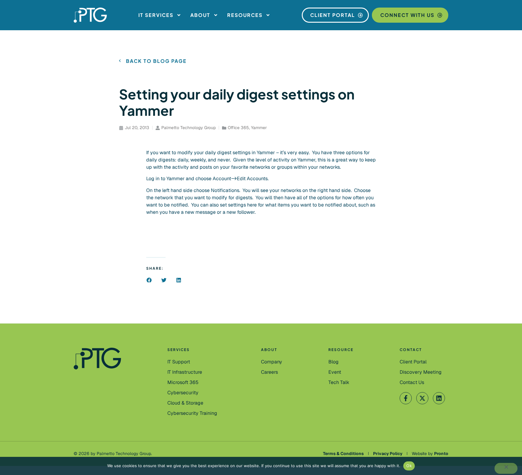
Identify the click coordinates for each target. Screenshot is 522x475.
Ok (409, 465)
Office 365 (238, 127)
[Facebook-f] (406, 398)
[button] (149, 280)
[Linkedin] (439, 398)
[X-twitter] (422, 398)
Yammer (259, 127)
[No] (506, 468)
